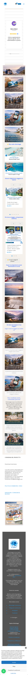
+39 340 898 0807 (17, 576)
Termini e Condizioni (14, 637)
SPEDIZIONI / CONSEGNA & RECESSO (12, 493)
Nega (14, 666)
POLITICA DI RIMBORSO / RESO (13, 486)
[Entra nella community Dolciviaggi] (14, 439)
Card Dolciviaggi (14, 629)
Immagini (14, 617)
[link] (14, 84)
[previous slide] (14, 185)
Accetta (14, 662)
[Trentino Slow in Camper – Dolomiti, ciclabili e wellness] (14, 194)
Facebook (14, 613)
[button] (26, 648)
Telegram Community (15, 608)
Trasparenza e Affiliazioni (14, 641)
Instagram (15, 610)
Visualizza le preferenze (14, 670)
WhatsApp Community (15, 605)
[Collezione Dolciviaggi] (14, 418)
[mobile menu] (23, 4)
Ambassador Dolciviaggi (14, 631)
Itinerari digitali (14, 627)
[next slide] (20, 185)
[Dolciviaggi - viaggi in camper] (5, 4)
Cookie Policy (13, 673)
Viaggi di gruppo (14, 628)
